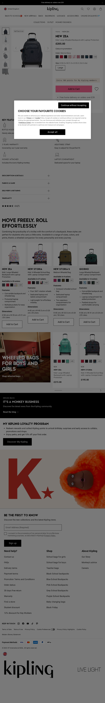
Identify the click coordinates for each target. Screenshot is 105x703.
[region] (52, 119)
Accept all (52, 132)
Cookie (37, 118)
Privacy (29, 118)
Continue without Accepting (73, 105)
